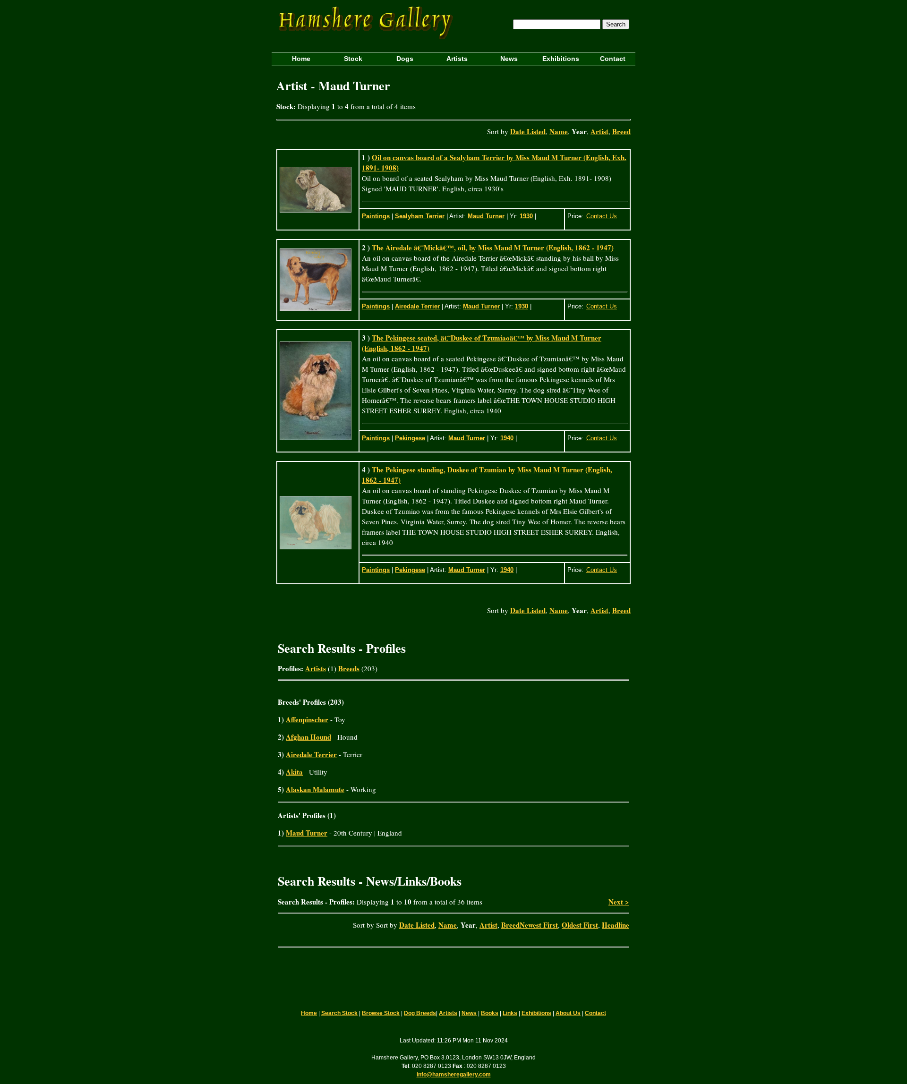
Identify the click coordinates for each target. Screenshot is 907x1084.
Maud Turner (486, 216)
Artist (599, 131)
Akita (294, 772)
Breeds (348, 668)
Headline (615, 925)
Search (615, 24)
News (469, 1013)
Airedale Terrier (417, 306)
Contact (595, 1013)
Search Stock (339, 1013)
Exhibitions (536, 1013)
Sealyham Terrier (420, 216)
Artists (315, 668)
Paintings (376, 216)
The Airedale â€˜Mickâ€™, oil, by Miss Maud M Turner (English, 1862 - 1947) (493, 247)
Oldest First (580, 925)
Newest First (539, 925)
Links (510, 1013)
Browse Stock (381, 1013)
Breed (621, 131)
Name (558, 131)
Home (309, 1013)
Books (489, 1013)
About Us (568, 1013)
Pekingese (410, 438)
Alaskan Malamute (315, 789)
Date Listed (528, 131)
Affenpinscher (307, 719)
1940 (506, 438)
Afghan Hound (308, 737)
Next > (618, 901)
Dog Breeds (420, 1013)
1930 (526, 216)
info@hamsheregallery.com (454, 1074)
